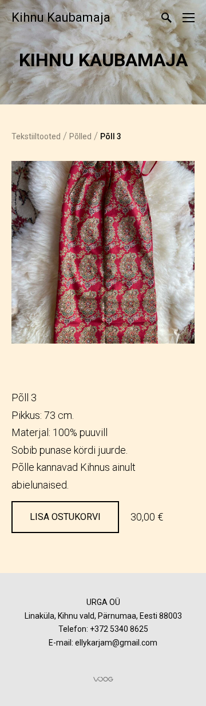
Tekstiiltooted (36, 136)
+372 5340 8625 (119, 629)
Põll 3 (110, 136)
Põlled (80, 136)
